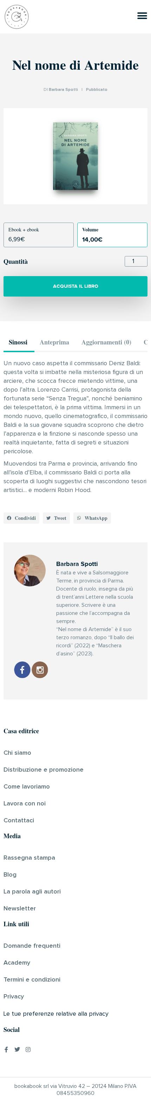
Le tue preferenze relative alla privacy (56, 1014)
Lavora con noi (25, 804)
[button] (21, 518)
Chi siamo (17, 753)
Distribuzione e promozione (44, 770)
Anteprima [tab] (54, 342)
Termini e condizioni (32, 980)
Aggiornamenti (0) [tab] (106, 342)
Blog (10, 875)
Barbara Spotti (63, 90)
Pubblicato (96, 90)
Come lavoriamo (27, 787)
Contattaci (19, 820)
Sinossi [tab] (18, 342)
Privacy (14, 997)
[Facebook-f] (6, 1049)
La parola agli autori (32, 892)
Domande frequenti (32, 946)
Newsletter (20, 908)
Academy (17, 963)
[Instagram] (28, 1049)
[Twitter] (17, 1049)
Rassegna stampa (29, 858)
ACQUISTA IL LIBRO (75, 286)
